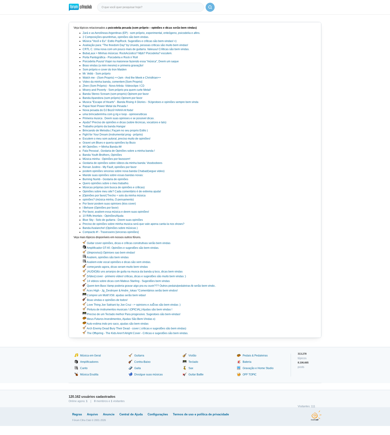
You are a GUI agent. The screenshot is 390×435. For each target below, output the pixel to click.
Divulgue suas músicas (148, 374)
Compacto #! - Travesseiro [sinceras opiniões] (111, 232)
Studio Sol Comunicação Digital (316, 416)
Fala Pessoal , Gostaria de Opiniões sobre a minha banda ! (119, 150)
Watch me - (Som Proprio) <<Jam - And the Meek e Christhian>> (122, 77)
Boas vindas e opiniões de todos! (107, 300)
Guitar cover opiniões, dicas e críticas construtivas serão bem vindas (128, 243)
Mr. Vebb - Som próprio (97, 73)
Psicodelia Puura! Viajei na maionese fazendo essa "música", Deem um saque (131, 61)
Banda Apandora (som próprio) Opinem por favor (112, 98)
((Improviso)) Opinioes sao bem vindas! (110, 252)
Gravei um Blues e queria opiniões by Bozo (109, 142)
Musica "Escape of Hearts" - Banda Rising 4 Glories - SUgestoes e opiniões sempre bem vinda (140, 102)
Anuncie (108, 414)
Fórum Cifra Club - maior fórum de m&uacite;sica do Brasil (80, 7)
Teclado (193, 361)
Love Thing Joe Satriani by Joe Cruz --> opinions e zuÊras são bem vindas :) (133, 304)
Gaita (137, 368)
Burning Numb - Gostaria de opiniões (105, 179)
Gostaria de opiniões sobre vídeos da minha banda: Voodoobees (122, 163)
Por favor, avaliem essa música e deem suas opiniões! (116, 211)
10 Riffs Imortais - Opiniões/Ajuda (103, 215)
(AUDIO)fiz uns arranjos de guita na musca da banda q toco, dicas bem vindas (134, 271)
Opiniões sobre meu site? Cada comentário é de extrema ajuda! (122, 191)
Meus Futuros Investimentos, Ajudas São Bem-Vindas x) (120, 319)
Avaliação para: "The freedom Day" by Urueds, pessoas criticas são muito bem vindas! (135, 45)
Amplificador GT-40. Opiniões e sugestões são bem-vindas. (122, 247)
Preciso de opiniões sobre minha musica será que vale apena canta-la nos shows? (133, 224)
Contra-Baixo (142, 361)
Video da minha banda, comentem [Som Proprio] (112, 81)
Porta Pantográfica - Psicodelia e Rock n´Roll (110, 57)
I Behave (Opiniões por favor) (100, 207)
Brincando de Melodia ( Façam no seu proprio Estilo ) (115, 130)
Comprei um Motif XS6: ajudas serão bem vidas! (116, 295)
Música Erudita (89, 374)
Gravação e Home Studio (258, 368)
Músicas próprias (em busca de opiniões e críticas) (114, 187)
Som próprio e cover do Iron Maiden (105, 69)
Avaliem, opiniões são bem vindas (107, 257)
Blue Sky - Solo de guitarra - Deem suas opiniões (113, 219)
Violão (192, 355)
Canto (84, 368)
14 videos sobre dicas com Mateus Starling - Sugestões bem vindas (128, 281)
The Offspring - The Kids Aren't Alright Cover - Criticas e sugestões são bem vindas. (137, 333)
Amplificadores (89, 361)
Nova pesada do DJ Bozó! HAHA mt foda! (108, 110)
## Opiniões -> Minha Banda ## (102, 146)
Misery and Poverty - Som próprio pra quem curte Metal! (117, 89)
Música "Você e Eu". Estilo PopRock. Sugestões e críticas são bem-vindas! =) (129, 41)
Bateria (247, 361)
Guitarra (139, 355)
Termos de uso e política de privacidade (201, 414)
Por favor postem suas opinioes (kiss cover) (109, 203)
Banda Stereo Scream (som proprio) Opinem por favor (116, 93)
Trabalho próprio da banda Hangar (104, 126)
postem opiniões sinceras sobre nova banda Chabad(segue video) (124, 171)
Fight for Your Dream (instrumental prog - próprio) (113, 134)
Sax (190, 368)
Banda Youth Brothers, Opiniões (102, 154)
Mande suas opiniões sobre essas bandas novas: (113, 175)
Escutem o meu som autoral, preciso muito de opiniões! (116, 138)
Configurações (158, 414)
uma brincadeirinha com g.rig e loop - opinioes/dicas (115, 114)
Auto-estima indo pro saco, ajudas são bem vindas (117, 323)
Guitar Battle (196, 374)
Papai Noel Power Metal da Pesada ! (105, 106)
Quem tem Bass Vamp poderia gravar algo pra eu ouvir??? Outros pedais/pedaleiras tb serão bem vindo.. (151, 285)
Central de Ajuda (131, 414)
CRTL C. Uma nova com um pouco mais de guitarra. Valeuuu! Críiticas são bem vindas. (136, 49)
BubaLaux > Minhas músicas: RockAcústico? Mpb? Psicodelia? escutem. (127, 53)
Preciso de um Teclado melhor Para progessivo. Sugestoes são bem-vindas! (133, 314)
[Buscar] (210, 7)
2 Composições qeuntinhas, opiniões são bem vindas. (116, 37)
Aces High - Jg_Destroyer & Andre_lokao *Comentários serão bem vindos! (132, 290)
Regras (77, 414)
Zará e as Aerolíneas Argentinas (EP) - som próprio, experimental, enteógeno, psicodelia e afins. (141, 33)
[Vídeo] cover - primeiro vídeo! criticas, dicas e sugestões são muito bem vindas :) (136, 276)
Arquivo (92, 414)
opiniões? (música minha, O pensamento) (108, 199)
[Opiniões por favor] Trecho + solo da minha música (114, 195)
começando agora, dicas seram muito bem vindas (117, 266)
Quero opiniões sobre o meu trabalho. (106, 183)
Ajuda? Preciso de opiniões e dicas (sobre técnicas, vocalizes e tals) (124, 122)
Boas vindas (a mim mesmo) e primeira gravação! (113, 65)
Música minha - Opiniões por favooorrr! (106, 159)
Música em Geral (90, 355)
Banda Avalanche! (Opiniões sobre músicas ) (110, 228)
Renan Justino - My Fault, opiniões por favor (110, 167)
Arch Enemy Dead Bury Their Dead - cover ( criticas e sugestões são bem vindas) (136, 328)
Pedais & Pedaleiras (255, 355)
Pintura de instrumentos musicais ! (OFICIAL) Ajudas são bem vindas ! (129, 309)
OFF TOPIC (250, 374)
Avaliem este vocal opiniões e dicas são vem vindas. (118, 262)
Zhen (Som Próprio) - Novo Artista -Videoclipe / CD (113, 85)
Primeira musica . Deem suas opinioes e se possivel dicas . (119, 118)
